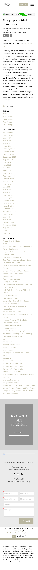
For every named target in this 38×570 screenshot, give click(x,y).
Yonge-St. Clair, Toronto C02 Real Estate (19, 391)
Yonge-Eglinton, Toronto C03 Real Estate (19, 388)
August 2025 (8, 160)
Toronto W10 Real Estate (18, 32)
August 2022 (8, 228)
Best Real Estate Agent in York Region (17, 260)
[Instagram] (18, 474)
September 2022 (9, 225)
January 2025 (8, 179)
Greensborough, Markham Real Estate (17, 284)
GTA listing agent (9, 287)
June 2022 (7, 230)
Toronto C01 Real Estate (12, 361)
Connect (23, 4)
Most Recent (8, 132)
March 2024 (8, 195)
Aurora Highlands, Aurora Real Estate (17, 246)
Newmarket (7, 309)
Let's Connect (19, 432)
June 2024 (7, 187)
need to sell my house (11, 303)
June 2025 (7, 165)
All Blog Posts (8, 114)
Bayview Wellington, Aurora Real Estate (18, 252)
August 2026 (8, 135)
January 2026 (8, 151)
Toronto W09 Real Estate (13, 369)
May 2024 (7, 190)
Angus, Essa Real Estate (12, 241)
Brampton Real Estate (11, 263)
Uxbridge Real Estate (11, 380)
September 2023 (9, 211)
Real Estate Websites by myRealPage (19, 533)
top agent (7, 358)
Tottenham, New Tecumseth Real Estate (18, 374)
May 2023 (7, 219)
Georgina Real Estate (11, 282)
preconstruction (9, 328)
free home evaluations (11, 279)
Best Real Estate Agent (12, 257)
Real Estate (7, 122)
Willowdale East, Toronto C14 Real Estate (19, 385)
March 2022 (7, 233)
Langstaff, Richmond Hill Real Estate (16, 301)
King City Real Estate (11, 298)
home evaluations (10, 295)
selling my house (9, 347)
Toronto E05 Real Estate (12, 363)
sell (4, 339)
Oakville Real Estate (10, 323)
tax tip (5, 355)
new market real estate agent (14, 306)
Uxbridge (6, 377)
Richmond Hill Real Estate (12, 336)
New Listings (8, 116)
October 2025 (8, 154)
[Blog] (22, 474)
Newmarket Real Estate (12, 312)
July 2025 (7, 162)
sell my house (8, 342)
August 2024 (8, 181)
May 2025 (7, 168)
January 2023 (8, 222)
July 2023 (7, 217)
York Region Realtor (10, 393)
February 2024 (9, 198)
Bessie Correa (8, 254)
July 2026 (7, 138)
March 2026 (7, 146)
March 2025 (7, 173)
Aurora (5, 244)
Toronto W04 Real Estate (13, 366)
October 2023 (8, 209)
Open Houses (8, 119)
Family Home (8, 276)
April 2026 (7, 143)
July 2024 (7, 184)
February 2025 (9, 176)
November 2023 (9, 206)
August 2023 (8, 214)
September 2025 (9, 157)
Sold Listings (8, 125)
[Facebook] (14, 474)
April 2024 (7, 192)
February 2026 (9, 149)
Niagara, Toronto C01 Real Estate (15, 320)
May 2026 (7, 140)
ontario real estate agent (13, 325)
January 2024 (8, 200)
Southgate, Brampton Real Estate (16, 353)
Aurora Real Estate (10, 249)
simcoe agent (8, 350)
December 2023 (9, 203)
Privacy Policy (18, 531)
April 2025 (7, 170)
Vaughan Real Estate (11, 382)
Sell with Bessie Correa (11, 344)
